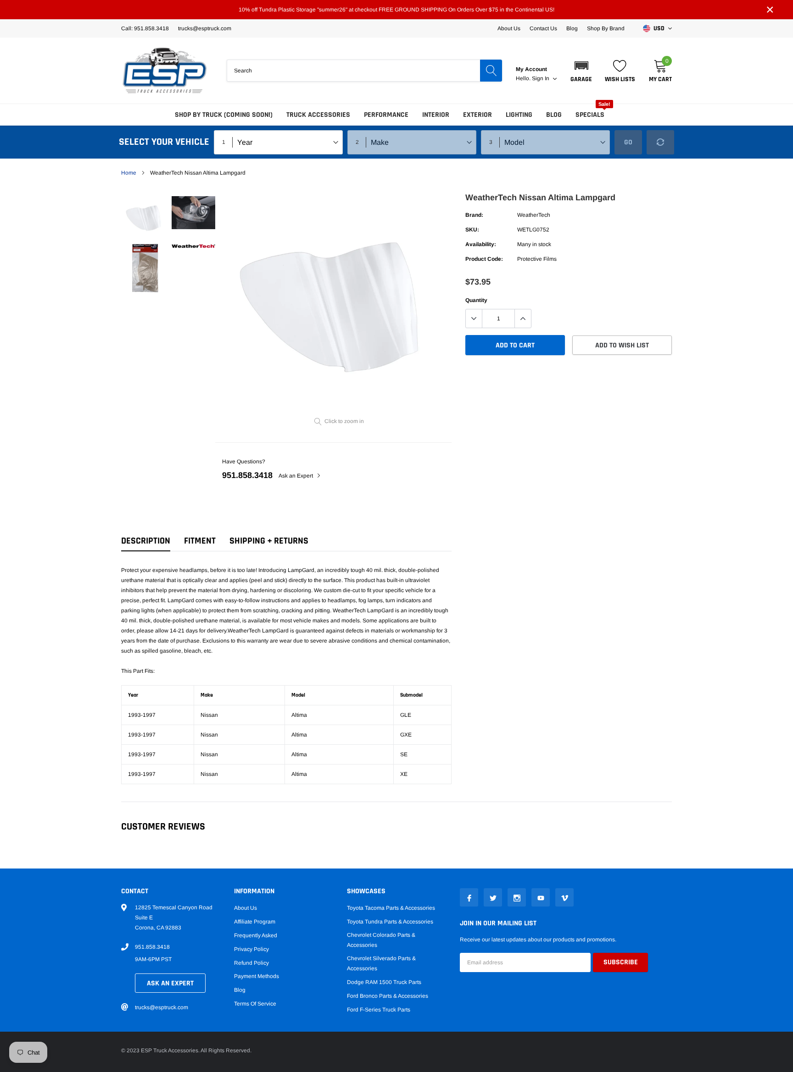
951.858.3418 (247, 475)
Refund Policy (251, 963)
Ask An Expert (170, 983)
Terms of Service (255, 1004)
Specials (589, 115)
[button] (581, 70)
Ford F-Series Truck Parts (378, 1009)
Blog (572, 28)
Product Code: (484, 259)
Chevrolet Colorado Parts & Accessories (381, 940)
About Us (508, 28)
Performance (386, 115)
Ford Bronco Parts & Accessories (387, 996)
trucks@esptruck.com (161, 1007)
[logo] (164, 70)
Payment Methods (256, 976)
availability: (480, 244)
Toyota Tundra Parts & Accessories (390, 921)
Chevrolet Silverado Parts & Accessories (381, 963)
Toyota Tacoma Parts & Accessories (391, 908)
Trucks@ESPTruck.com (204, 28)
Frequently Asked (255, 935)
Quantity (476, 300)
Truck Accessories (318, 115)
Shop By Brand (606, 28)
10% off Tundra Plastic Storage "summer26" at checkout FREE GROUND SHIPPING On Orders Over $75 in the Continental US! (396, 9)
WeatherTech (533, 215)
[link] (145, 216)
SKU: (472, 229)
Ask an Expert (296, 476)
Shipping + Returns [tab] (268, 541)
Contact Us (543, 28)
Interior (435, 115)
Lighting (519, 115)
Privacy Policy (251, 949)
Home (128, 173)
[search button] (491, 71)
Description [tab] (145, 541)
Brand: (474, 215)
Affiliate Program (254, 921)
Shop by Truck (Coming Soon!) (224, 115)
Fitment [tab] (200, 541)
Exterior (477, 115)
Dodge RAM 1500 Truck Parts (384, 982)
